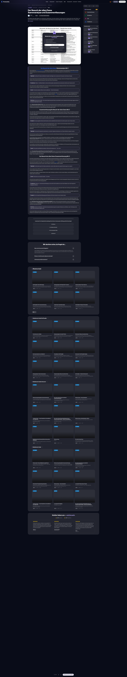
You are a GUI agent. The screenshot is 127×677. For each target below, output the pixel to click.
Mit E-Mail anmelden (55, 47)
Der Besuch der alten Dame (48, 68)
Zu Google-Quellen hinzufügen (44, 15)
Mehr (34, 312)
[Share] (93, 6)
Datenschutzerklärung (54, 50)
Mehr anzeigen (30, 21)
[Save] (89, 6)
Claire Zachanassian (74, 71)
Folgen (37, 15)
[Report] (97, 6)
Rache (56, 94)
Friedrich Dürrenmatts (40, 70)
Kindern (56, 161)
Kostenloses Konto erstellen (68, 674)
